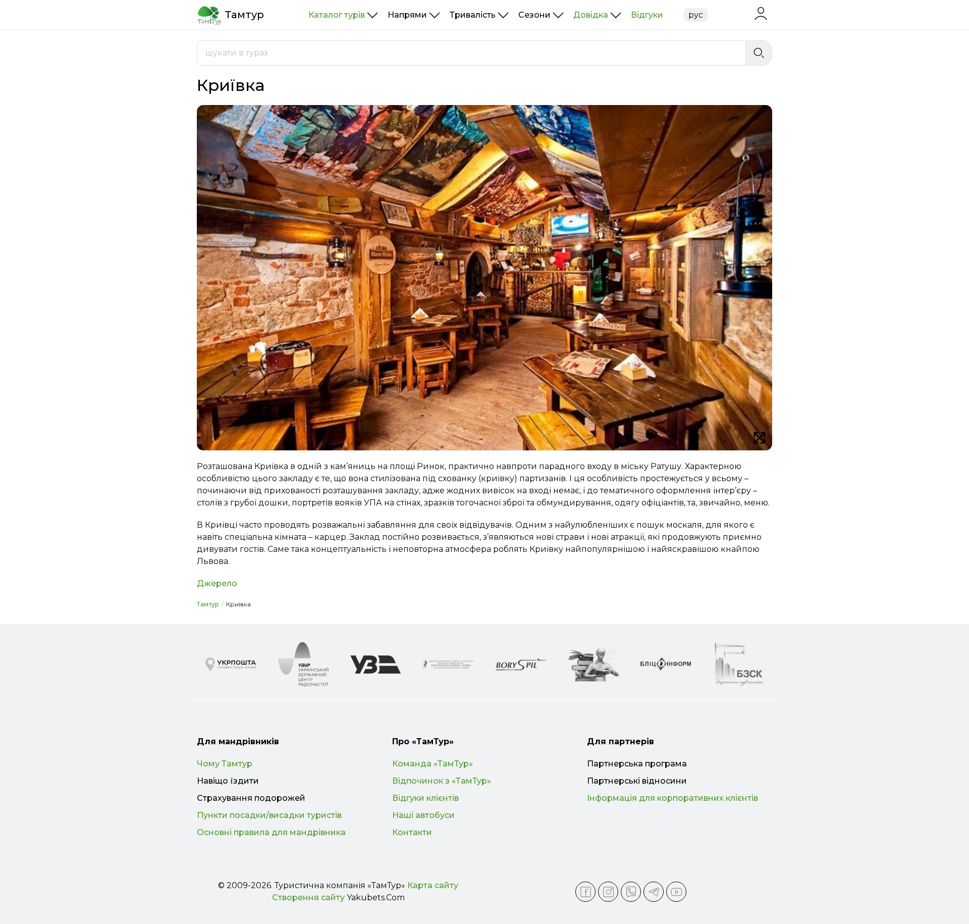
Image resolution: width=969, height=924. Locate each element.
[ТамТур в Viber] (631, 892)
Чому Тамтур (224, 763)
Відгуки (647, 15)
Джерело (217, 583)
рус (695, 15)
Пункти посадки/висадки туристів (269, 815)
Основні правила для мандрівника (271, 832)
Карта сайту (432, 885)
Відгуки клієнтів (425, 798)
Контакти (412, 832)
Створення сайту (308, 897)
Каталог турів (336, 15)
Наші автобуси (423, 815)
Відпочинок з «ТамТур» (441, 781)
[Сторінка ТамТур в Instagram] (608, 892)
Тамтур (208, 604)
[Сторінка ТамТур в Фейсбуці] (585, 892)
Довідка (590, 15)
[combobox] (471, 53)
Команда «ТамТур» (432, 763)
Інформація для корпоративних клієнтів (672, 798)
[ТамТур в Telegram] (653, 892)
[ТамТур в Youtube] (676, 892)
